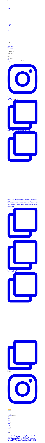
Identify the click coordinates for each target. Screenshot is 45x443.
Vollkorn (17, 440)
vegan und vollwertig (11, 440)
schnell (20, 438)
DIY (25, 435)
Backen (8, 417)
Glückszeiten (12, 48)
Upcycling (33, 438)
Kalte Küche (9, 427)
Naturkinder (33, 437)
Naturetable (30, 437)
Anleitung (12, 435)
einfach (33, 435)
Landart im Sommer (11, 49)
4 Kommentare (9, 57)
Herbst (26, 436)
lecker (24, 437)
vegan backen (18, 439)
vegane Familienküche (25, 439)
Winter (8, 432)
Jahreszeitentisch (10, 437)
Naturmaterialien (9, 429)
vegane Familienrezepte (33, 439)
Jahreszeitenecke (30, 436)
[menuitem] (22, 7)
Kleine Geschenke (9, 428)
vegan (13, 439)
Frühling (8, 419)
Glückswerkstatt (9, 48)
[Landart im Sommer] (11, 47)
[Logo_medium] (12, 3)
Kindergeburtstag (15, 437)
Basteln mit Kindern (17, 435)
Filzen (8, 418)
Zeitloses (8, 433)
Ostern (12, 438)
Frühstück (9, 420)
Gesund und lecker (9, 421)
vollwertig (20, 440)
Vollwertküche (31, 440)
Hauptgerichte (9, 426)
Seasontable (27, 438)
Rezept (16, 438)
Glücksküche (9, 423)
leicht (27, 437)
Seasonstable (24, 438)
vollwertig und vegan (25, 440)
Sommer (8, 430)
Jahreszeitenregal (34, 436)
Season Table (30, 438)
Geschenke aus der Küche (11, 436)
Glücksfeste (9, 422)
